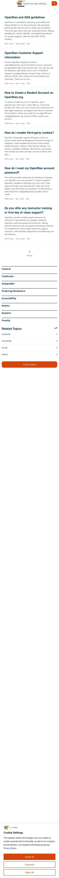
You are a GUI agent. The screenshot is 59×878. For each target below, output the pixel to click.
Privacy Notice (10, 848)
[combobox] (37, 3)
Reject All (29, 872)
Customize (29, 864)
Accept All (29, 856)
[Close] (56, 825)
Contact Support (29, 364)
